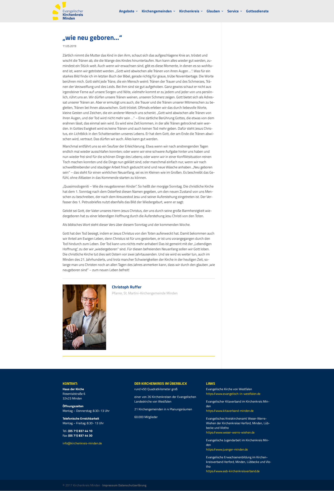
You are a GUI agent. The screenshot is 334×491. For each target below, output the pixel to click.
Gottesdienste (257, 12)
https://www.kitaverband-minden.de (230, 410)
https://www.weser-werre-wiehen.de (230, 432)
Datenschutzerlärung (132, 485)
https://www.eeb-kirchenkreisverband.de (233, 471)
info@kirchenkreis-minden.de (82, 443)
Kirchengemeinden (157, 12)
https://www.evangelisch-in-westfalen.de (233, 393)
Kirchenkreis (189, 12)
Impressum (110, 485)
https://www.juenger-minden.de (227, 449)
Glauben (213, 12)
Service (233, 12)
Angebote (126, 12)
